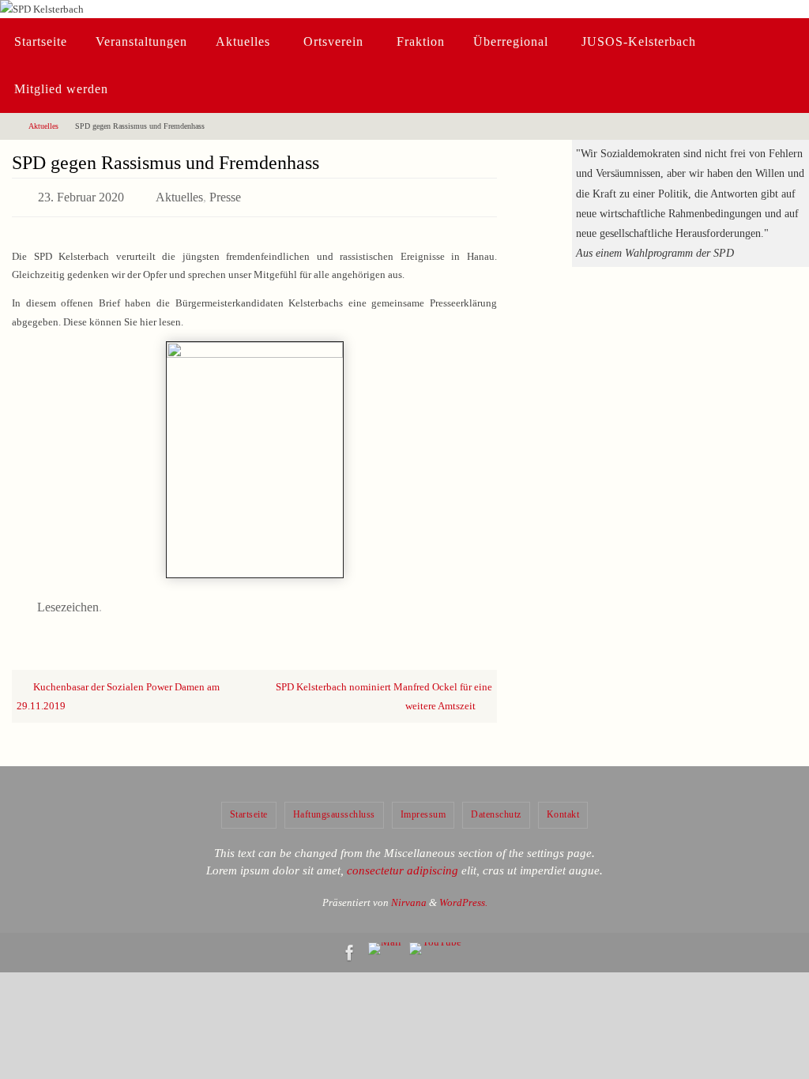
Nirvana (409, 893)
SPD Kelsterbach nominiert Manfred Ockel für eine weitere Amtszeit (384, 687)
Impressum (423, 805)
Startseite (249, 805)
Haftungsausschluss (334, 805)
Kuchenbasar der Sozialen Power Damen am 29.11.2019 (118, 687)
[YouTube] (435, 940)
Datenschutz (496, 805)
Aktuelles (43, 126)
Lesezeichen (68, 600)
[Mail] (384, 940)
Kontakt (563, 805)
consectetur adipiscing (402, 861)
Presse (225, 194)
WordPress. (463, 893)
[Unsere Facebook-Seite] (350, 944)
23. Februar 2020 (81, 194)
